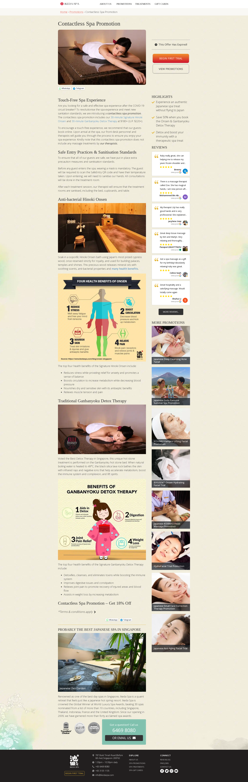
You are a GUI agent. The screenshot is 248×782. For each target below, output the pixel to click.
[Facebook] (162, 771)
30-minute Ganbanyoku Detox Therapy (94, 121)
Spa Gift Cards (136, 770)
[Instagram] (171, 771)
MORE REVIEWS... (171, 311)
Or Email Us (121, 738)
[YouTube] (176, 771)
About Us (105, 4)
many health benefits (125, 268)
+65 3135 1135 (102, 770)
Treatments (142, 4)
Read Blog (165, 759)
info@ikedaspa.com (104, 775)
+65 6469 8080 (102, 766)
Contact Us (165, 766)
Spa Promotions (137, 763)
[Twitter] (167, 771)
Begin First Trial (170, 58)
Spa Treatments (136, 766)
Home (63, 12)
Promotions (124, 4)
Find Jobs (164, 763)
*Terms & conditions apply (75, 612)
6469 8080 (123, 730)
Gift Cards (161, 4)
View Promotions (171, 69)
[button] (179, 171)
